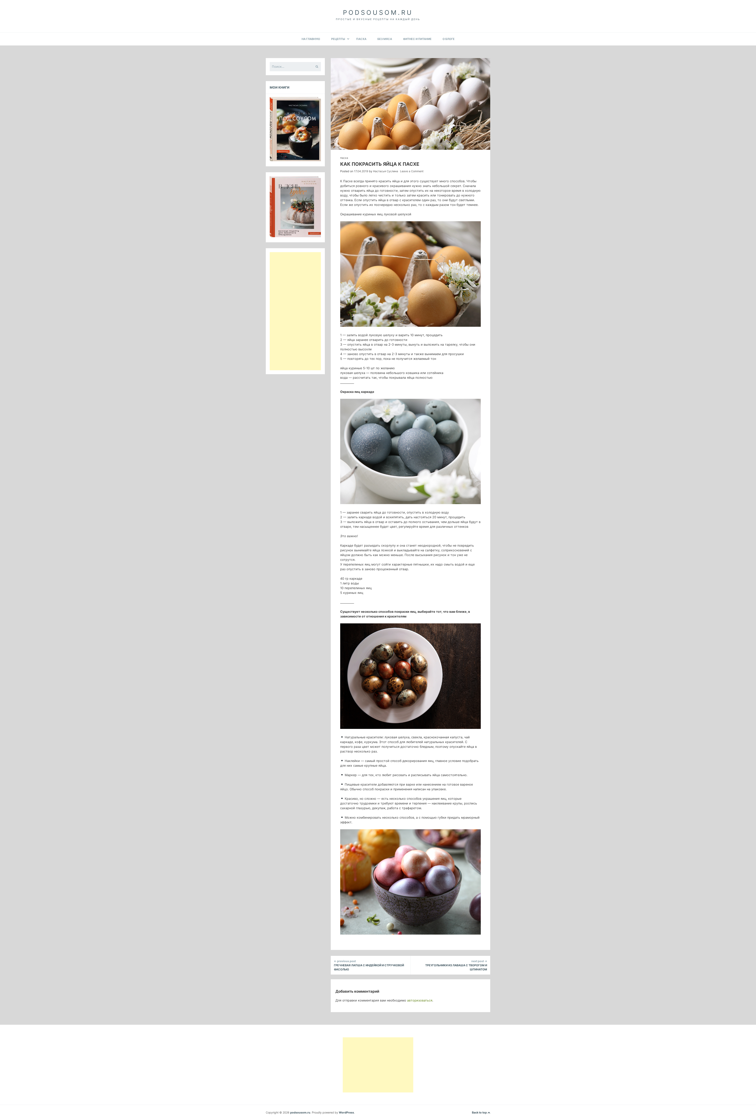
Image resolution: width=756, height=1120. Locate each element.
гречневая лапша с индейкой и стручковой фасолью (369, 965)
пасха (361, 39)
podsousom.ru (378, 12)
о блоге (449, 39)
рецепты (338, 39)
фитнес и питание (417, 39)
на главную (311, 39)
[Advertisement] (295, 311)
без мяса (384, 39)
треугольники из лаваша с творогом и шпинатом (456, 965)
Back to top (479, 1112)
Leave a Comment (411, 171)
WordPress (346, 1112)
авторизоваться (419, 1000)
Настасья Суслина (385, 171)
